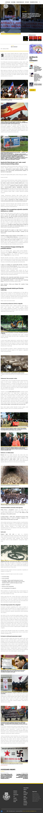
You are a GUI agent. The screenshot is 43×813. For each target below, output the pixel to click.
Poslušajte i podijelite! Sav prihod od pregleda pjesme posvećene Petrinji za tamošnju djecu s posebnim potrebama (22, 776)
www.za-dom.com (4, 765)
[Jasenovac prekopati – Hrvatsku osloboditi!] (31, 84)
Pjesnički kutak (34, 2)
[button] (39, 2)
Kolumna (13, 2)
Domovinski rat (20, 2)
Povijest (27, 2)
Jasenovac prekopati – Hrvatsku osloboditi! (38, 84)
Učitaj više (32, 90)
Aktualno (7, 2)
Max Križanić (14, 46)
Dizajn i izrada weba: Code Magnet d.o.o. (29, 811)
